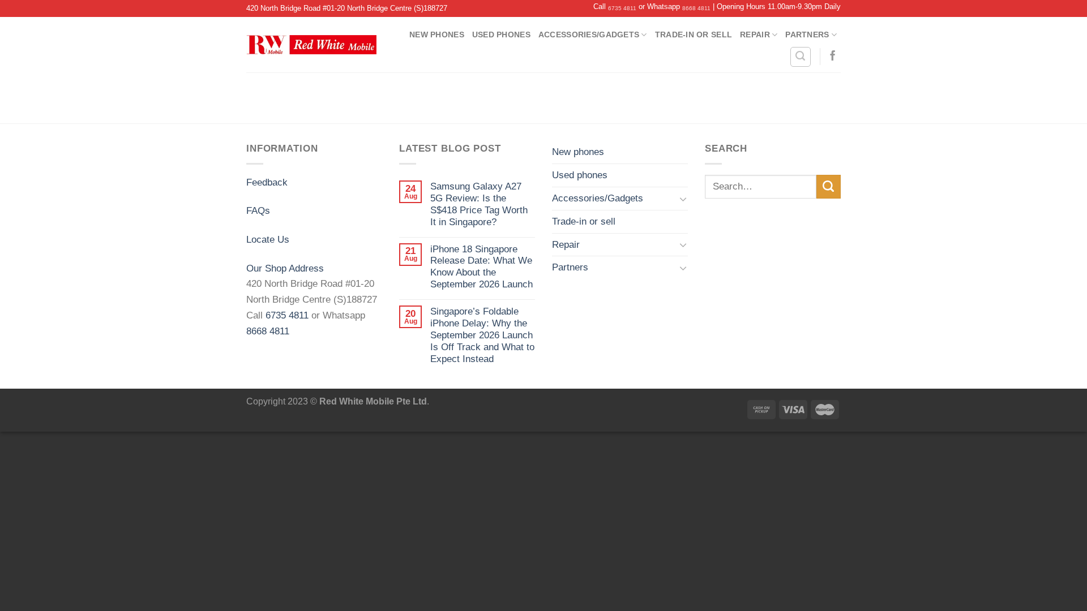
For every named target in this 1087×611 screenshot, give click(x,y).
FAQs (258, 210)
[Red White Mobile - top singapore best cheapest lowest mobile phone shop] (311, 44)
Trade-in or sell (693, 34)
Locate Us (267, 239)
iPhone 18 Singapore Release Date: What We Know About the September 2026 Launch (481, 266)
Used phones (501, 34)
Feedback (267, 182)
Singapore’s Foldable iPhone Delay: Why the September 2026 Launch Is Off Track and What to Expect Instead (482, 335)
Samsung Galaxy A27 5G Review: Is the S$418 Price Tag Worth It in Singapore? (479, 203)
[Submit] (828, 187)
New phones (436, 34)
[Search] (800, 57)
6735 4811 (622, 8)
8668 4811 (696, 8)
